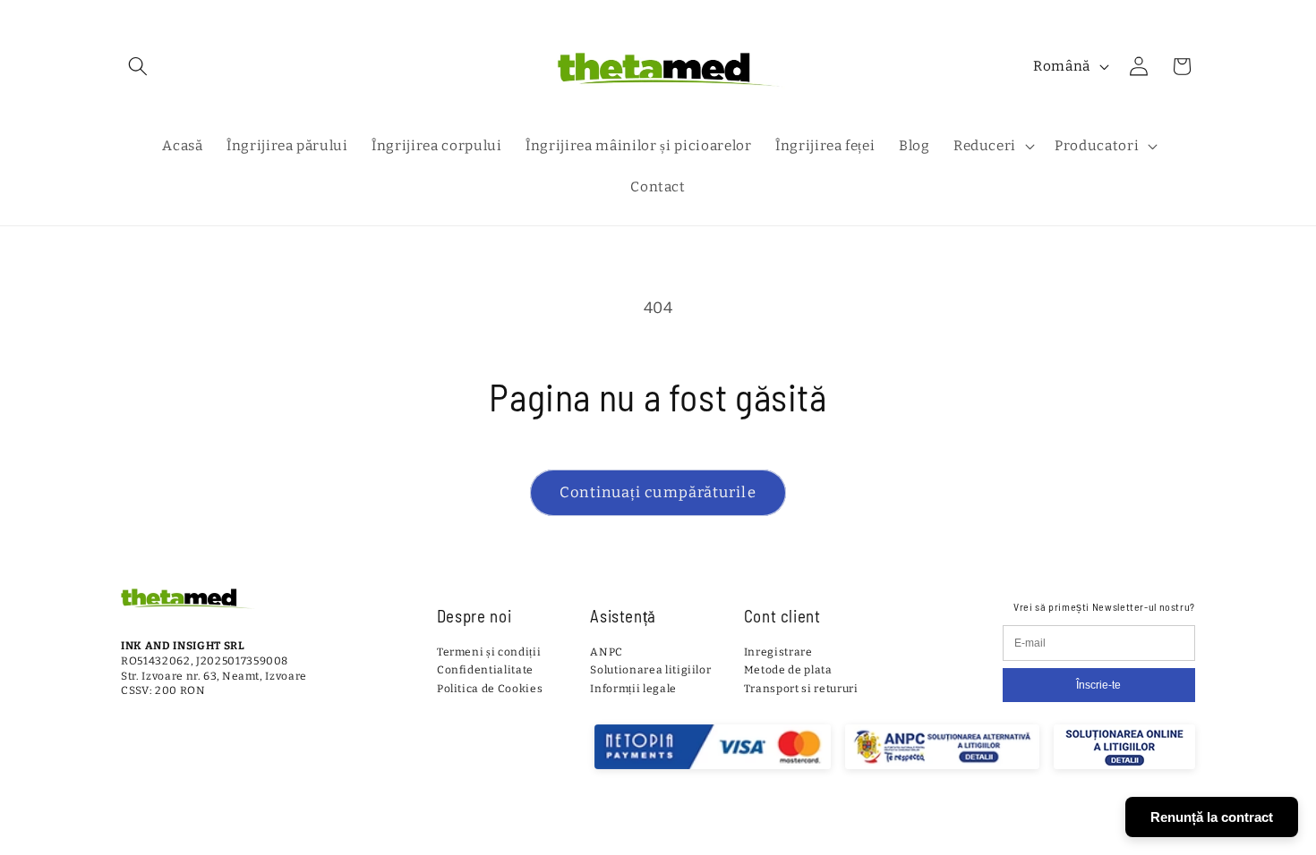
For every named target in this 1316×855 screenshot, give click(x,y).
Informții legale (633, 688)
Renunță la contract (1211, 817)
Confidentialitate (485, 670)
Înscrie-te (1098, 685)
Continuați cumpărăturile (658, 492)
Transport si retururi (801, 688)
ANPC (606, 652)
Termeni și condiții (489, 652)
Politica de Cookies (490, 688)
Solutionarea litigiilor (650, 670)
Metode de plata (788, 670)
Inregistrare (778, 652)
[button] (137, 66)
